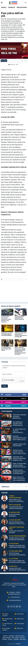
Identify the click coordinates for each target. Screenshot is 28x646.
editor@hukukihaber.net (15, 600)
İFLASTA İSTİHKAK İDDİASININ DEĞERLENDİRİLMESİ (15, 515)
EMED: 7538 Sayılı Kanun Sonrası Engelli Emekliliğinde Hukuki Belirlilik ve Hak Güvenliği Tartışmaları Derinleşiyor (20, 351)
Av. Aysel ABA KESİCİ (15, 520)
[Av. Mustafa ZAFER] (4, 514)
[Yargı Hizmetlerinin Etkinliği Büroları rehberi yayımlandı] (21, 312)
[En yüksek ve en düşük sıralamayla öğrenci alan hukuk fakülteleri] (7, 328)
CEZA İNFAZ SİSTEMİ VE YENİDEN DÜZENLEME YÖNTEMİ (16, 507)
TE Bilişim (18, 644)
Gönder (4, 386)
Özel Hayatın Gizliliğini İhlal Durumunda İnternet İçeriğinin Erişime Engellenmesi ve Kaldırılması (17, 561)
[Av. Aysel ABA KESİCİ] (4, 521)
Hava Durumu (20, 614)
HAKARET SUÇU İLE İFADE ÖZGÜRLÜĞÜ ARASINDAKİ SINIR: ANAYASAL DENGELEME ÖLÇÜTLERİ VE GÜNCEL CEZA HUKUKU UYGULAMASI (17, 539)
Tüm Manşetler (20, 623)
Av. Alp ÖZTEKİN (13, 558)
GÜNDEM (4, 639)
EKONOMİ (16, 639)
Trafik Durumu (20, 618)
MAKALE (3, 7)
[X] (11, 606)
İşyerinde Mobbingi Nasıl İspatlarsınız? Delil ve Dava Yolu (16, 523)
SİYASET (10, 639)
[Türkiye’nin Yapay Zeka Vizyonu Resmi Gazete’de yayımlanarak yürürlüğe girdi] (21, 328)
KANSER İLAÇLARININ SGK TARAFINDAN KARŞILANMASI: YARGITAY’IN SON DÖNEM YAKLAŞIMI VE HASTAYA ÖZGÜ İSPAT (18, 546)
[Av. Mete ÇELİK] (4, 568)
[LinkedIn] (17, 606)
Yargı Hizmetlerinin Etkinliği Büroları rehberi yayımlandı (19, 318)
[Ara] (25, 3)
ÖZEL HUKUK (15, 637)
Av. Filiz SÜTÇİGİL (14, 543)
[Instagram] (14, 606)
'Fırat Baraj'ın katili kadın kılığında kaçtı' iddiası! (6, 349)
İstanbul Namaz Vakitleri (7, 619)
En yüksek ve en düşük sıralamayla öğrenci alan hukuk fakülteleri (6, 334)
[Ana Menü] (1, 2)
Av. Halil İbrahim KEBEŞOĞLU (17, 536)
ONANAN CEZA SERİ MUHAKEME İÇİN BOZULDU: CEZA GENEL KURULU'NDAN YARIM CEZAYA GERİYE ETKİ (17, 569)
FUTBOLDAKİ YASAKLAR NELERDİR (16, 531)
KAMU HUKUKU (6, 637)
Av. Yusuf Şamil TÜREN (15, 551)
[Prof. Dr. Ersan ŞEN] (4, 506)
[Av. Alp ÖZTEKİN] (4, 560)
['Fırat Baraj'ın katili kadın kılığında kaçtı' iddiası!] (7, 343)
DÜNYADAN (23, 639)
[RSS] (20, 606)
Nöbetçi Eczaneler (5, 614)
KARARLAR (11, 7)
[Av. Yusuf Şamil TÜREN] (4, 553)
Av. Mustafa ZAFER (14, 512)
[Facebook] (8, 606)
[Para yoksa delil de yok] (14, 50)
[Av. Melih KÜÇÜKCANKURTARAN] (4, 498)
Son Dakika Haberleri (6, 629)
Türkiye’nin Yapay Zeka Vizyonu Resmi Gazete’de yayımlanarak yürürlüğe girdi (21, 334)
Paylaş (4, 60)
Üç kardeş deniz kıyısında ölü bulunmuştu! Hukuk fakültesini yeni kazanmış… (6, 319)
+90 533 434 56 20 (15, 597)
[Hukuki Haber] (13, 2)
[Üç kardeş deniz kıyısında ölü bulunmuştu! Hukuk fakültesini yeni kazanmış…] (7, 312)
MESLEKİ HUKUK (22, 7)
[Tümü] (26, 486)
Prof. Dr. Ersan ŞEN (15, 504)
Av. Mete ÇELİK (13, 566)
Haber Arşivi (20, 628)
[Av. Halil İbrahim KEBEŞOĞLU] (4, 537)
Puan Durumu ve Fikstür (7, 624)
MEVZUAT (22, 637)
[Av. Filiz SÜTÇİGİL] (4, 545)
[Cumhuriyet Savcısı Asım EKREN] (4, 529)
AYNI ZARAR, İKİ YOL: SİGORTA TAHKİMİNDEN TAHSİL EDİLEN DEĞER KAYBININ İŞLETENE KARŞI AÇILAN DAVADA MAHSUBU (17, 500)
